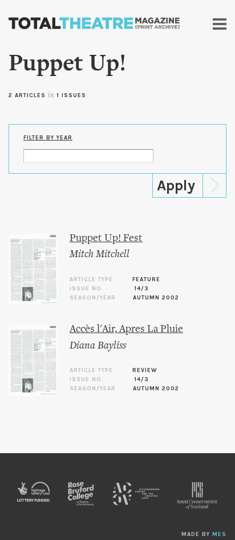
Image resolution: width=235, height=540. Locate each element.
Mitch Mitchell (99, 254)
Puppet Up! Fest (106, 238)
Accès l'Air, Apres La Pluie (126, 329)
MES (219, 534)
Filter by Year (47, 137)
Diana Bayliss (98, 346)
